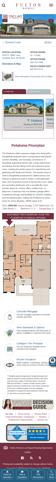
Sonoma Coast (12, 42)
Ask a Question (22, 475)
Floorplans (8, 91)
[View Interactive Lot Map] (8, 76)
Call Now (51, 475)
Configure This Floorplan (30, 343)
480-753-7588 (36, 62)
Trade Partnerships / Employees (19, 417)
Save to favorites (7, 475)
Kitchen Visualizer (26, 359)
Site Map (9, 414)
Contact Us (42, 420)
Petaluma (36, 120)
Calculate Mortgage (27, 311)
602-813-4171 (36, 69)
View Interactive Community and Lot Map (33, 76)
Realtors (43, 417)
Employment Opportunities (21, 420)
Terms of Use (24, 414)
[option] (24, 114)
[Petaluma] (23, 108)
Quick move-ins (34, 91)
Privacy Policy (40, 414)
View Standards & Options (31, 327)
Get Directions (38, 475)
